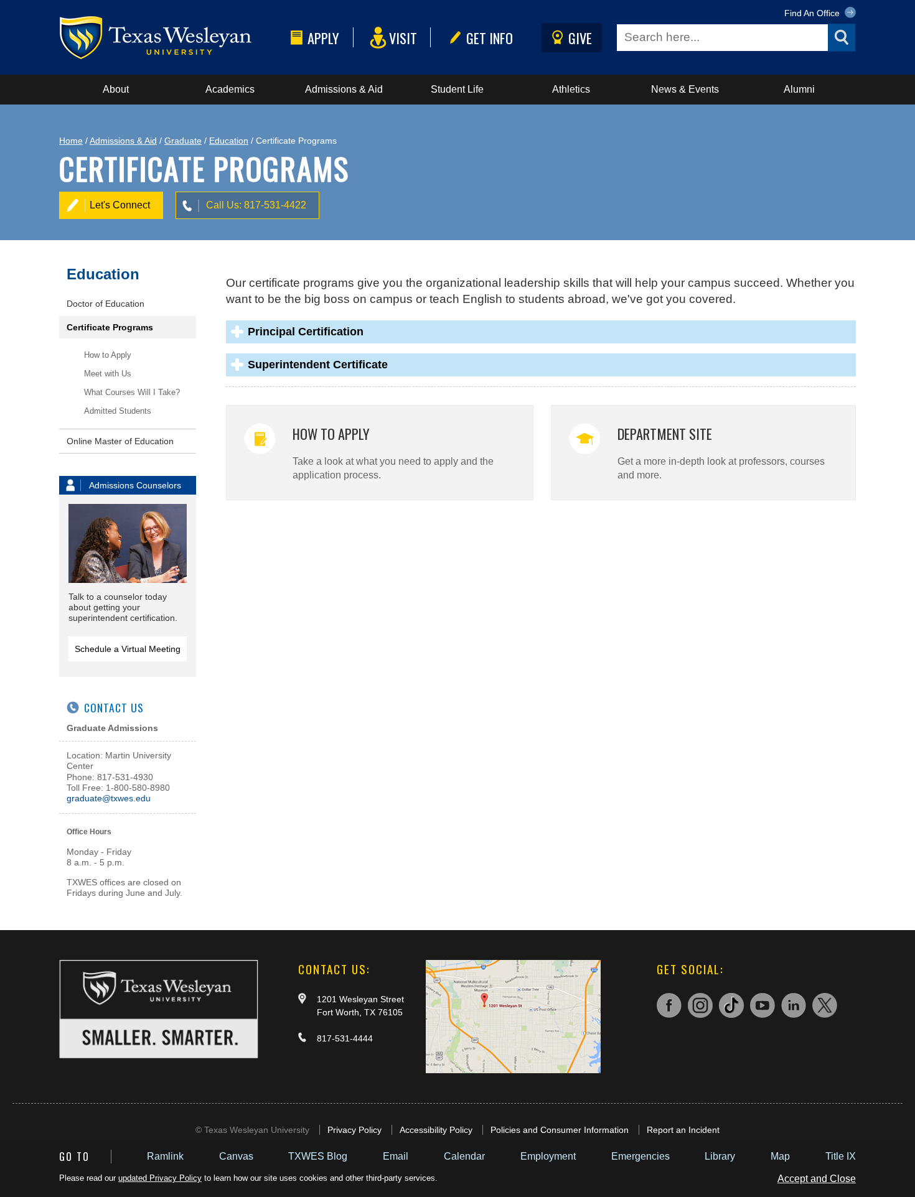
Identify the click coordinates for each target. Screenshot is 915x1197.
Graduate (183, 141)
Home (71, 141)
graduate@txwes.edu (109, 798)
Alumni (799, 89)
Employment (548, 1156)
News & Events (685, 89)
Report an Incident (683, 1130)
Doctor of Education (105, 304)
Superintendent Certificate (318, 364)
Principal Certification (306, 331)
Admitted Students (117, 411)
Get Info (489, 37)
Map (780, 1156)
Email (395, 1156)
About (116, 89)
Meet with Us (107, 373)
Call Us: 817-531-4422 (256, 205)
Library (720, 1156)
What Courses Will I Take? (132, 392)
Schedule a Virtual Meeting (128, 649)
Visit (403, 37)
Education (228, 141)
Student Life (457, 89)
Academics (230, 89)
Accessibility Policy (436, 1130)
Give (580, 37)
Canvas (236, 1156)
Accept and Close (816, 1178)
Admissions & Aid (344, 89)
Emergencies (640, 1156)
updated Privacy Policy (160, 1178)
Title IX (840, 1156)
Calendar (464, 1156)
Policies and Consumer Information (559, 1130)
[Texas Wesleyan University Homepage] (172, 37)
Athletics (571, 89)
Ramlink (165, 1156)
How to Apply (107, 355)
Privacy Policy (354, 1130)
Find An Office (813, 13)
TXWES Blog (317, 1156)
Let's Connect (120, 205)
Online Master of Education (120, 441)
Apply (323, 37)
